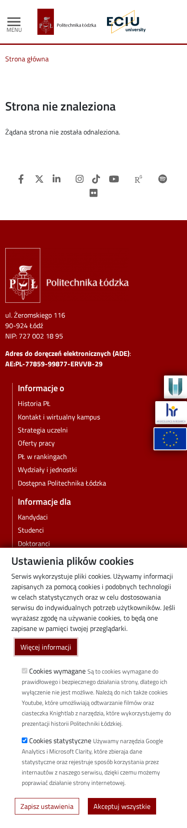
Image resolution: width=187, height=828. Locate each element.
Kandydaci (33, 517)
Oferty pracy (36, 443)
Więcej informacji (45, 647)
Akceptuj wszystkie (122, 806)
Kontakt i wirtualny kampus (59, 417)
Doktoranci (34, 543)
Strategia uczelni (43, 430)
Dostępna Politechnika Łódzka (62, 483)
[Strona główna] (70, 22)
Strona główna (27, 59)
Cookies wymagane (57, 671)
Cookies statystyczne (60, 740)
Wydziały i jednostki (47, 469)
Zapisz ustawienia (46, 806)
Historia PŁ (34, 403)
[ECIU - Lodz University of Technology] (124, 21)
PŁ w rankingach (42, 456)
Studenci (31, 530)
